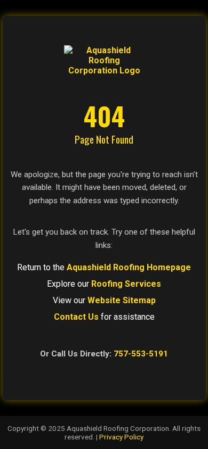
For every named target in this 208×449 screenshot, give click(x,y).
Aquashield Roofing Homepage (129, 267)
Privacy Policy (121, 437)
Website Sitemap (121, 300)
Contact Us (76, 317)
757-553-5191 (141, 354)
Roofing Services (126, 284)
